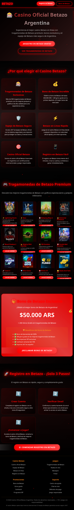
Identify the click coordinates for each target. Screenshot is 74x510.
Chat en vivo (55, 486)
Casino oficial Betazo (18, 465)
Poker (56, 474)
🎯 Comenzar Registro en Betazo (37, 447)
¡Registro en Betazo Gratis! (37, 44)
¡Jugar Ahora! (10, 225)
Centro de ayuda (55, 483)
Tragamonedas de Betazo (55, 465)
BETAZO (7, 3)
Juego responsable (55, 492)
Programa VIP (18, 492)
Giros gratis (19, 486)
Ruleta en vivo (55, 468)
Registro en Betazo (46, 3)
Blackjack (55, 471)
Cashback (18, 489)
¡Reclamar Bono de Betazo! (37, 350)
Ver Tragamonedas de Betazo (37, 51)
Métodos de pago (55, 489)
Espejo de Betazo (18, 468)
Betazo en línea (18, 471)
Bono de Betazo (64, 4)
